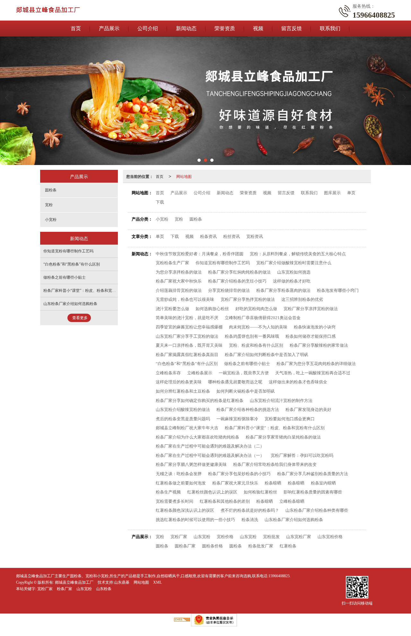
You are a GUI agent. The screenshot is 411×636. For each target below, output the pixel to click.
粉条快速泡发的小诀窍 (315, 327)
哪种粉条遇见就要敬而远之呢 (235, 381)
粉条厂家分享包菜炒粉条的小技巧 (239, 473)
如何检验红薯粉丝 (260, 492)
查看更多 (80, 318)
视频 (258, 28)
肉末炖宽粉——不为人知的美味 (258, 327)
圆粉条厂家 (185, 546)
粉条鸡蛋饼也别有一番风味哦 (252, 336)
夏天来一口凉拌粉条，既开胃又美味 (189, 345)
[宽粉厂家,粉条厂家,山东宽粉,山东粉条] (205, 101)
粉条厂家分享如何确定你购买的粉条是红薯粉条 (199, 400)
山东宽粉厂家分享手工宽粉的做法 (187, 336)
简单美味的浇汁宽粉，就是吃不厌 (187, 317)
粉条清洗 (249, 519)
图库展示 (332, 192)
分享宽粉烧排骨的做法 (229, 290)
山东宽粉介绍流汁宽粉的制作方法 (281, 400)
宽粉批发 (271, 536)
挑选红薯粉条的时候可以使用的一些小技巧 (195, 519)
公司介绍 (147, 28)
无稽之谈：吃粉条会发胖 (179, 473)
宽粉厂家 (179, 536)
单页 (351, 192)
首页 (76, 28)
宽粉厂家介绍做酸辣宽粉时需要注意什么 (293, 262)
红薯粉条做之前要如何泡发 (181, 483)
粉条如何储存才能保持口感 (310, 336)
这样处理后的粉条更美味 (179, 381)
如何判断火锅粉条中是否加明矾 (245, 391)
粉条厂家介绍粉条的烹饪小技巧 (237, 281)
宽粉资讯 (254, 236)
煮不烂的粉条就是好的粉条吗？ (250, 510)
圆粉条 (195, 219)
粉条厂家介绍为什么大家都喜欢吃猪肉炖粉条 (197, 437)
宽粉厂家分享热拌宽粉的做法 (248, 299)
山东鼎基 (121, 582)
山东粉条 (103, 589)
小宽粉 (162, 219)
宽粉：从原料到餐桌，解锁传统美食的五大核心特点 (298, 253)
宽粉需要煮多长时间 (174, 501)
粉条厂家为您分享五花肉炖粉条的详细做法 (316, 363)
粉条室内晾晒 (323, 483)
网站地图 (184, 176)
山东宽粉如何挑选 (293, 272)
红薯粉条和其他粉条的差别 (225, 501)
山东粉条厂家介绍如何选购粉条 (294, 519)
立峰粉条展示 (199, 372)
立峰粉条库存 (168, 372)
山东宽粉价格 (330, 536)
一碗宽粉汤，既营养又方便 (244, 372)
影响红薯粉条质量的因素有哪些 (313, 492)
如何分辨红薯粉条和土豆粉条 (183, 391)
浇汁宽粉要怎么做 (172, 308)
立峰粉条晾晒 (291, 501)
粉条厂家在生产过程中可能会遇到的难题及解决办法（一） (210, 455)
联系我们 (330, 28)
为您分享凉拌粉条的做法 (179, 272)
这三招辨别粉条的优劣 (302, 299)
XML (157, 582)
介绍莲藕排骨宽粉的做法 (179, 290)
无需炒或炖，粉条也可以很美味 (185, 299)
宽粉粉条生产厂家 (172, 262)
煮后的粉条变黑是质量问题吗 (183, 418)
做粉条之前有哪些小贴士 (247, 363)
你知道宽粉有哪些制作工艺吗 (223, 262)
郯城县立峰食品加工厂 (74, 582)
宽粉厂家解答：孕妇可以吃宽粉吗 (302, 455)
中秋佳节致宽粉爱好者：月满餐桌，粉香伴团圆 (199, 253)
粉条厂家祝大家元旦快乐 (235, 483)
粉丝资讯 (231, 236)
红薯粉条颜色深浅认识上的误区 (185, 510)
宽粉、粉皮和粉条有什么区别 (256, 345)
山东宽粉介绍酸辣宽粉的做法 (183, 409)
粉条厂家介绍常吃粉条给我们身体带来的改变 (275, 464)
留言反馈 (291, 28)
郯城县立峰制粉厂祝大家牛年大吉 (187, 427)
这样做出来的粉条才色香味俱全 (298, 381)
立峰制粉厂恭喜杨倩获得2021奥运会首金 (263, 317)
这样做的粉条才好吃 (291, 281)
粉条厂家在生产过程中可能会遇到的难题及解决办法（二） (210, 446)
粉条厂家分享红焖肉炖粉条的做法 (239, 272)
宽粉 (179, 219)
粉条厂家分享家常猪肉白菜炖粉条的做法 (283, 437)
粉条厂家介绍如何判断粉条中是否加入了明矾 (266, 354)
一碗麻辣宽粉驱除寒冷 (237, 418)
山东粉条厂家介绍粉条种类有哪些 (316, 510)
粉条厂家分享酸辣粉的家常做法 (319, 345)
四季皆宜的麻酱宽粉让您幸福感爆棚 (189, 327)
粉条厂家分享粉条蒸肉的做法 (283, 290)
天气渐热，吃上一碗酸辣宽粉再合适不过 (312, 372)
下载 (160, 202)
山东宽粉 (202, 536)
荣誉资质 (224, 28)
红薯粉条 (288, 546)
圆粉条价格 (212, 546)
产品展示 (109, 28)
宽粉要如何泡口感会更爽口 (290, 418)
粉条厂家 (64, 589)
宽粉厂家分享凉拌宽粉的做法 (311, 308)
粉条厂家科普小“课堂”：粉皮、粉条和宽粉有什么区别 (275, 427)
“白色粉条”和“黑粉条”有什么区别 (187, 363)
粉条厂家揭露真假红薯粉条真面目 (187, 354)
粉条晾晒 (273, 483)
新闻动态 (186, 28)
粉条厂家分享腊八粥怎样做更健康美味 (191, 464)
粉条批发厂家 (260, 546)
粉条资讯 (208, 236)
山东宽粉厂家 (298, 536)
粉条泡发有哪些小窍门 (338, 290)
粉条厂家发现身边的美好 (308, 409)
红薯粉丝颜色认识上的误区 (212, 492)
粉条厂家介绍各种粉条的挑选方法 (247, 409)
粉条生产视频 (168, 492)
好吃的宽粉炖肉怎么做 (256, 308)
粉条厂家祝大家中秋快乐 (179, 281)
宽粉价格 (225, 536)
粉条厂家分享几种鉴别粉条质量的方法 (312, 473)
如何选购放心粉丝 (212, 308)
